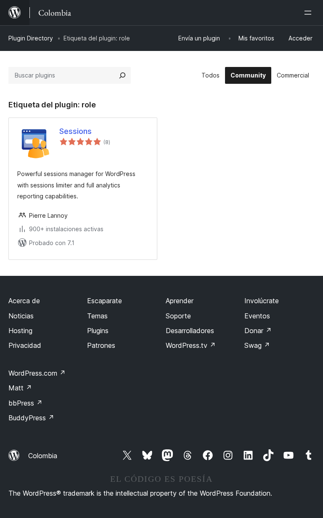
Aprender (179, 300)
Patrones (101, 345)
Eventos (257, 316)
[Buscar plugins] (122, 75)
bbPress (25, 403)
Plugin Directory (30, 38)
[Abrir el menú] (309, 12)
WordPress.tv (191, 345)
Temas (97, 316)
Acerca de (24, 300)
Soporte (178, 316)
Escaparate (104, 300)
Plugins (98, 330)
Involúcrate (261, 300)
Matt (20, 388)
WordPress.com (37, 373)
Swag (257, 345)
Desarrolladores (190, 330)
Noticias (21, 316)
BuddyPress (31, 418)
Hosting (20, 330)
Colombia (42, 455)
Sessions (75, 131)
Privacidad (24, 345)
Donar (258, 330)
